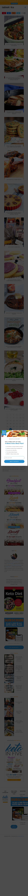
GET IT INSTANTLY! (15, 461)
